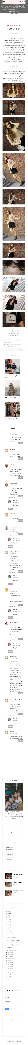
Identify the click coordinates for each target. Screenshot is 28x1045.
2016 (7, 931)
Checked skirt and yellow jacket (15, 944)
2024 (7, 915)
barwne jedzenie (9, 854)
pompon (4, 344)
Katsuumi (13, 483)
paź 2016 (10, 954)
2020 (7, 923)
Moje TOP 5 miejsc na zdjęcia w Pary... (12, 398)
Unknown (13, 656)
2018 (7, 927)
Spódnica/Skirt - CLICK (14, 330)
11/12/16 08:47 (13, 467)
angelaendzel (15, 589)
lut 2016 (9, 970)
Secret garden (15, 527)
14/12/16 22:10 (16, 502)
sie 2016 (9, 958)
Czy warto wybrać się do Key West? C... (12, 376)
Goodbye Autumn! (11, 950)
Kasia (13, 33)
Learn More (12, 11)
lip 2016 (9, 960)
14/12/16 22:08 (16, 611)
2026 (7, 911)
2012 (7, 980)
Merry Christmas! (11, 937)
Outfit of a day (9, 342)
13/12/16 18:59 (13, 733)
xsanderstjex (14, 551)
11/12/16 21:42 (13, 591)
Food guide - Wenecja (18, 890)
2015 (7, 974)
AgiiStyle (13, 513)
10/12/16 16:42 (13, 434)
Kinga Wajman (15, 699)
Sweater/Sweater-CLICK (14, 331)
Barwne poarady (9, 849)
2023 (7, 917)
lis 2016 (9, 952)
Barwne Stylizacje (14, 25)
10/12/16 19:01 (13, 451)
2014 (7, 976)
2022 (7, 919)
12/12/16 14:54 (13, 702)
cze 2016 (10, 962)
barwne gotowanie (10, 852)
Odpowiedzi (12, 497)
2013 (7, 978)
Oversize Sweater (11, 935)
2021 (7, 921)
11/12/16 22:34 (13, 625)
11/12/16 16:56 (13, 516)
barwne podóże (9, 859)
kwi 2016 (10, 966)
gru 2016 (10, 933)
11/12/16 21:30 (13, 553)
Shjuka (12, 449)
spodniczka (9, 344)
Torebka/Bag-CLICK (14, 333)
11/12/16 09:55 (13, 486)
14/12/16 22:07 (16, 720)
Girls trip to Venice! (17, 882)
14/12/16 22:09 (16, 540)
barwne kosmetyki (10, 856)
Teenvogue (10, 346)
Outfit (4, 342)
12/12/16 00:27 (13, 658)
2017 (7, 929)
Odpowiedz (20, 443)
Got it (18, 11)
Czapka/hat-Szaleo (14, 335)
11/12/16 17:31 (13, 529)
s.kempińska (14, 622)
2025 (7, 913)
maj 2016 (10, 964)
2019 (7, 925)
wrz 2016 (10, 956)
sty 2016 (10, 972)
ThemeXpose (18, 1041)
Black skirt (9, 947)
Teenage (19, 344)
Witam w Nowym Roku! (11, 419)
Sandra (12, 731)
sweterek (14, 344)
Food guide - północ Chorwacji (17, 875)
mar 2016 (10, 968)
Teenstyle (5, 346)
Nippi (12, 465)
